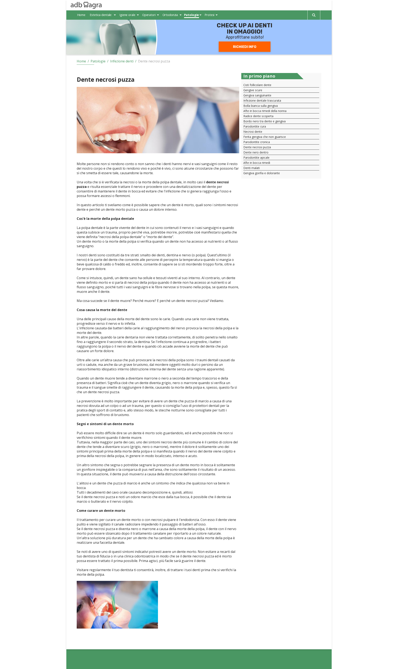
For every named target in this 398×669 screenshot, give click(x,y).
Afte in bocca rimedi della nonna (264, 111)
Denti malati (251, 168)
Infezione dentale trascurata (262, 100)
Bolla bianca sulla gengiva (260, 106)
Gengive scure (252, 90)
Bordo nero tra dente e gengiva (264, 121)
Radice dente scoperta (258, 116)
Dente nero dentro (255, 152)
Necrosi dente (252, 132)
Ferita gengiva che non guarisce (264, 137)
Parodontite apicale (256, 157)
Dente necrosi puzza (257, 147)
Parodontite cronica (256, 142)
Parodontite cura (254, 126)
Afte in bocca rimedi (256, 163)
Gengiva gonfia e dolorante (261, 173)
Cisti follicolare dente (257, 85)
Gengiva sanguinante (257, 95)
